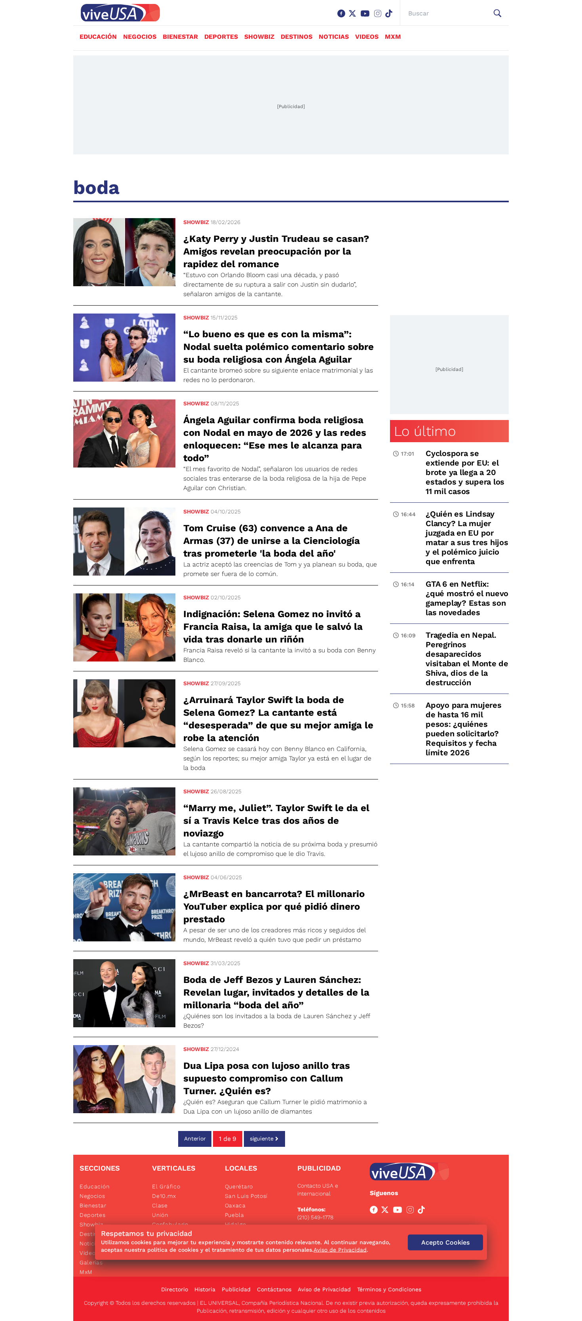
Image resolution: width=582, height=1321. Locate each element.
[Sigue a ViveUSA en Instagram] (411, 1211)
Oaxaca (235, 1205)
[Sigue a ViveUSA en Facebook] (375, 1211)
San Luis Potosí (246, 1196)
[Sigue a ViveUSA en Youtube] (399, 1211)
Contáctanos (274, 1289)
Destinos (296, 36)
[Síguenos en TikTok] (390, 17)
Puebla (234, 1215)
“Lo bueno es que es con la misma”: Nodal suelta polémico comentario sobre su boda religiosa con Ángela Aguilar (278, 347)
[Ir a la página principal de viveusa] (116, 12)
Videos (366, 36)
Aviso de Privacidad (324, 1289)
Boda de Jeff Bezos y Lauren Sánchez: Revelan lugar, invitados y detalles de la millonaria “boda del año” (276, 992)
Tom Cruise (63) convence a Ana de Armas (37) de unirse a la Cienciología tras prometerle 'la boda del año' (271, 541)
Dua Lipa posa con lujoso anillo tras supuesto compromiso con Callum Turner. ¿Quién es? (266, 1078)
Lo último (425, 431)
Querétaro (239, 1186)
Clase (160, 1205)
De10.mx (164, 1196)
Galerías (91, 1262)
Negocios (139, 36)
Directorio (174, 1289)
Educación (98, 36)
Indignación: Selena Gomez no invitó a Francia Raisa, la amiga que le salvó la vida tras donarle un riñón (273, 626)
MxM (393, 36)
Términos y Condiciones (389, 1289)
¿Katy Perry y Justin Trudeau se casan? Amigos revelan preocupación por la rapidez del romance (276, 251)
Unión (160, 1215)
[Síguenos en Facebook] (342, 17)
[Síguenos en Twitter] (353, 17)
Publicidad (236, 1289)
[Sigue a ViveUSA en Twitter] (386, 1211)
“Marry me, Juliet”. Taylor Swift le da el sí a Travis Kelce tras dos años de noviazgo (276, 820)
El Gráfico (166, 1186)
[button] (497, 13)
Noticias (334, 36)
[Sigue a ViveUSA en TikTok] (422, 1211)
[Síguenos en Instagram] (379, 17)
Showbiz (259, 36)
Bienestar (180, 36)
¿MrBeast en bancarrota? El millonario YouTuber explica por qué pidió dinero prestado (274, 906)
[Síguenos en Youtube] (366, 17)
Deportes (221, 36)
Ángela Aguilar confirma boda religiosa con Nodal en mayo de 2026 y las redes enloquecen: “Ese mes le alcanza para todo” (274, 439)
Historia (204, 1289)
